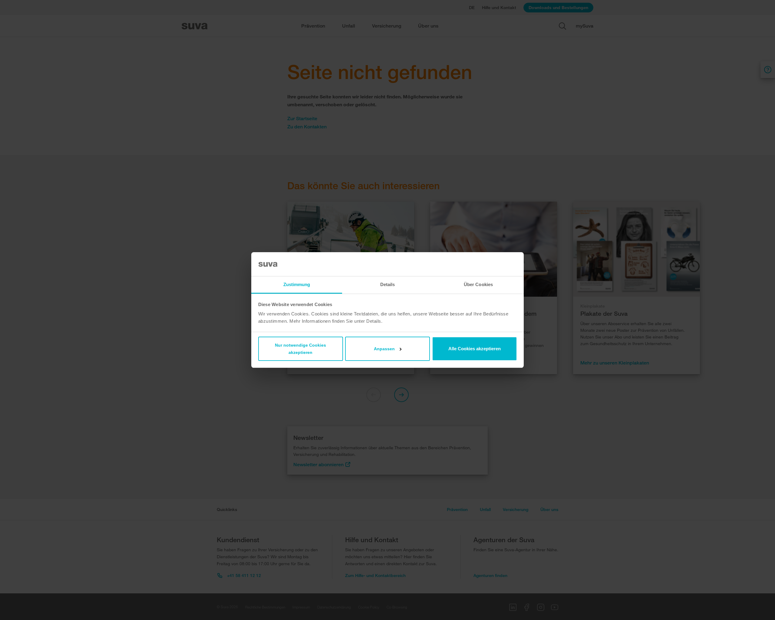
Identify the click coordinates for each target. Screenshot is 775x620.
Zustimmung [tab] (296, 284)
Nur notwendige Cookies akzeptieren (300, 349)
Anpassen (384, 348)
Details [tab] (387, 284)
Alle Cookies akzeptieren (474, 348)
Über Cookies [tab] (478, 284)
